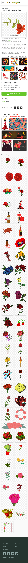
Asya (12, 38)
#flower (22, 100)
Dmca (4, 546)
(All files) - (9, 89)
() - (10, 82)
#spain (3, 101)
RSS (16, 546)
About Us (5, 541)
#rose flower (10, 100)
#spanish (16, 100)
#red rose (4, 100)
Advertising (17, 541)
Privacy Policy (6, 543)
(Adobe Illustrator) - (11, 85)
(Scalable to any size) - (12, 87)
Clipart (9, 40)
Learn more (16, 49)
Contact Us (5, 549)
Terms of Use (18, 543)
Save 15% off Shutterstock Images (17, 56)
